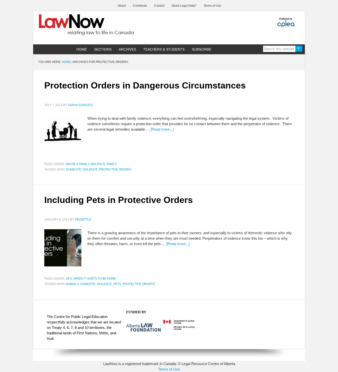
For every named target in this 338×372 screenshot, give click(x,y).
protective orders (115, 169)
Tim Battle (83, 219)
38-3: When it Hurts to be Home (91, 278)
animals (72, 284)
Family (112, 164)
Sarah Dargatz (80, 105)
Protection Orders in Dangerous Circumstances (145, 85)
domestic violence (81, 169)
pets (117, 284)
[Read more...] (162, 129)
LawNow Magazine (75, 28)
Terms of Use (169, 369)
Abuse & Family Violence (85, 164)
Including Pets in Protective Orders (118, 200)
